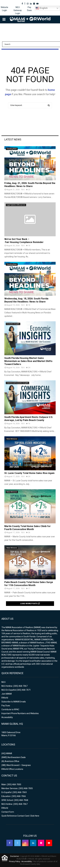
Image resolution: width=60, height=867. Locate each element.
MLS (3, 682)
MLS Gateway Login (18, 10)
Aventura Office (12, 761)
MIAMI (9, 753)
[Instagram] (25, 843)
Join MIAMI (6, 694)
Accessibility (7, 717)
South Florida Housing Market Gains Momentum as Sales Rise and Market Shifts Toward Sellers (28, 361)
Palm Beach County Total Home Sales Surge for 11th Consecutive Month (28, 584)
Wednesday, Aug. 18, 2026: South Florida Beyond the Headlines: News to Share (26, 300)
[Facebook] (9, 843)
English (43, 8)
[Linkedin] (33, 843)
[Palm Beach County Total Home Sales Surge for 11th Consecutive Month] (30, 562)
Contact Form (7, 812)
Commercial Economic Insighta (17, 383)
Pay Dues (29, 8)
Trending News (12, 149)
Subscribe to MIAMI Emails (13, 701)
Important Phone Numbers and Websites (20, 713)
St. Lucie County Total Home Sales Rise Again (29, 473)
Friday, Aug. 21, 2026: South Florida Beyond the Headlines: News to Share (29, 185)
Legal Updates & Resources (16, 205)
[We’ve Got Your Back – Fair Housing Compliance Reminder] (30, 219)
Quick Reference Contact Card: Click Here (20, 816)
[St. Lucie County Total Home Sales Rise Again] (30, 453)
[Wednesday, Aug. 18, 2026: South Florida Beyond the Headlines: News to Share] (30, 279)
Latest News (12, 139)
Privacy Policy (14, 861)
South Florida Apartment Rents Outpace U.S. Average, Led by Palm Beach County (28, 419)
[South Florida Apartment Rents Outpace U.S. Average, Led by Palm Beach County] (30, 397)
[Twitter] (17, 843)
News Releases (12, 439)
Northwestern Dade (17, 757)
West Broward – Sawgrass (18, 765)
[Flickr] (41, 843)
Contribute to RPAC (10, 709)
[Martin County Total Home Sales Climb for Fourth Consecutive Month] (30, 506)
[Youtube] (49, 843)
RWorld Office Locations (12, 769)
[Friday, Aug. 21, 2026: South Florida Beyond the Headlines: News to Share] (30, 163)
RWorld (4, 698)
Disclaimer (14, 856)
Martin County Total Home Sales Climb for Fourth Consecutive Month (27, 528)
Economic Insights (13, 324)
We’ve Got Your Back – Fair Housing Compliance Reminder (24, 241)
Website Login (4, 8)
